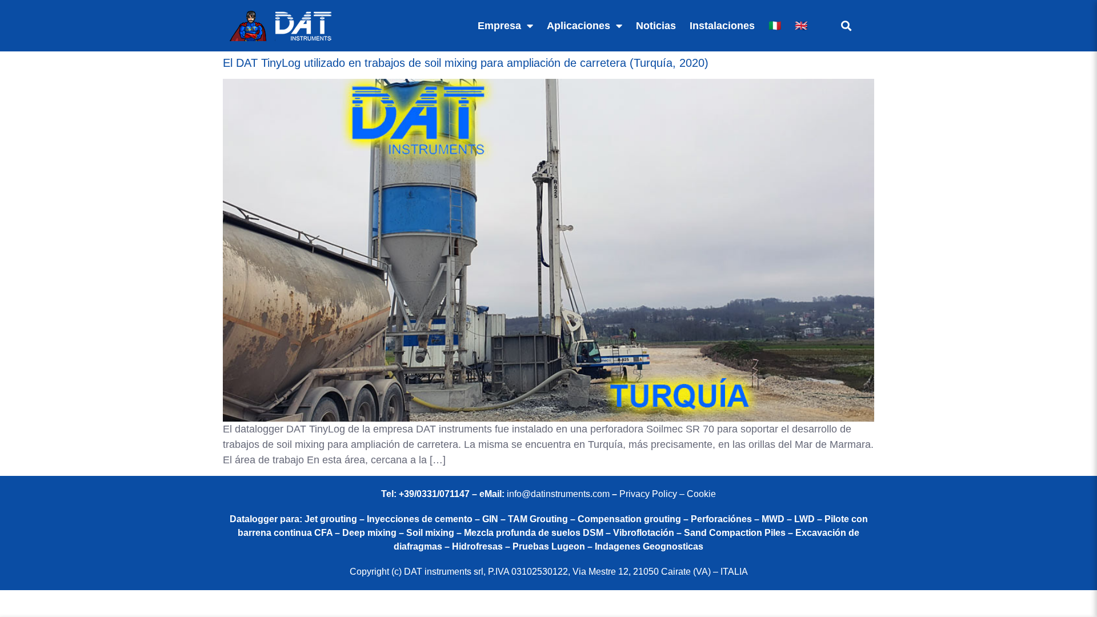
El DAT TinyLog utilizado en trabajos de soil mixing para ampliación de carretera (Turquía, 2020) (465, 63)
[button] (845, 26)
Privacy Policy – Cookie (667, 494)
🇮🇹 (774, 25)
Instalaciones (722, 25)
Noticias (656, 25)
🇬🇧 (801, 25)
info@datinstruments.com (558, 494)
